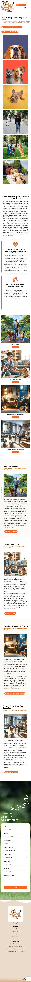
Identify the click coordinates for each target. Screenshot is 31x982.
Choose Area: (8, 854)
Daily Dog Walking (15, 344)
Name (5, 826)
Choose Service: (8, 847)
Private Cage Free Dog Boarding (15, 449)
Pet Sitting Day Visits (15, 379)
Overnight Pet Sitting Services (15, 414)
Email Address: (8, 840)
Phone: (6, 833)
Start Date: (7, 861)
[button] (25, 8)
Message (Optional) (10, 875)
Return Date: (7, 868)
